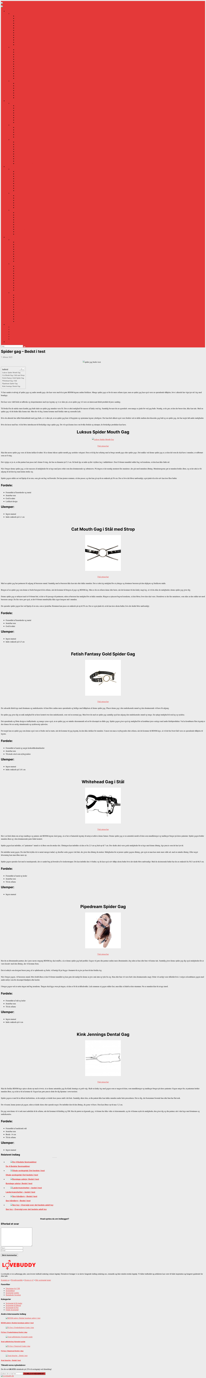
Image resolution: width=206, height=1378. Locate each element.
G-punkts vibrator (21, 23)
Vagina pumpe (20, 93)
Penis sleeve (19, 146)
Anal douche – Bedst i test (11, 1360)
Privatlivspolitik (17, 1280)
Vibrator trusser (21, 186)
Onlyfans (13, 336)
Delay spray (19, 132)
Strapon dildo (20, 181)
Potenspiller (19, 161)
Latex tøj (18, 302)
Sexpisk (18, 273)
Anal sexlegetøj (21, 212)
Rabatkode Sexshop (13, 1295)
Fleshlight (19, 110)
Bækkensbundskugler (23, 83)
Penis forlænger (21, 144)
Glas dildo (19, 73)
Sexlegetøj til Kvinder (14, 1303)
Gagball (18, 266)
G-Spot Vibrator (21, 25)
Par (9, 166)
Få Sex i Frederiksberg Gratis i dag (14, 1332)
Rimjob (18, 231)
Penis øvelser (20, 151)
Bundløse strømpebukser (24, 95)
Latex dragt (19, 312)
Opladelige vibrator (22, 37)
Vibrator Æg (19, 18)
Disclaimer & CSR (13, 1288)
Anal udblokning (21, 234)
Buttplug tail (19, 249)
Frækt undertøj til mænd (24, 321)
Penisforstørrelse (21, 156)
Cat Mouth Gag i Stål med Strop (13, 375)
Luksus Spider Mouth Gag (11, 372)
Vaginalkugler (20, 85)
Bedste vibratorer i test (23, 16)
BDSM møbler (20, 207)
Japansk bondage (21, 290)
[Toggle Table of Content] (21, 369)
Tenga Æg (19, 115)
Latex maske (20, 307)
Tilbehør (13, 334)
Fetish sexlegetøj (16, 239)
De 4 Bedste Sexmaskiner (18, 1166)
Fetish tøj (18, 300)
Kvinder (12, 11)
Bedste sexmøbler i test (23, 195)
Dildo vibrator (20, 32)
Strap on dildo (20, 242)
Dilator (17, 254)
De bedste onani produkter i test (27, 105)
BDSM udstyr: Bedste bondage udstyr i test (17, 1323)
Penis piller (19, 149)
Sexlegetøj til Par (16, 169)
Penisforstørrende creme (24, 158)
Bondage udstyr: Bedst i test (19, 1183)
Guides (13, 331)
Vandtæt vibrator (21, 30)
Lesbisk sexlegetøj (22, 174)
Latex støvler (20, 304)
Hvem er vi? (29, 1280)
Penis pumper (20, 142)
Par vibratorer (20, 171)
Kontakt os (5, 1280)
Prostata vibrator (21, 227)
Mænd (11, 100)
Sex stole (18, 200)
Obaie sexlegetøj (21, 247)
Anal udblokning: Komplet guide (13, 1342)
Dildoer (13, 47)
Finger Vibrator (21, 188)
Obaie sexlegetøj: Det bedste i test (22, 1175)
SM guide (18, 278)
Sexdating (14, 327)
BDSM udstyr (20, 280)
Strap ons (18, 244)
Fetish (11, 237)
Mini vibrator (20, 42)
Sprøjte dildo (20, 57)
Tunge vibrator (20, 28)
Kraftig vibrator (21, 44)
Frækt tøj (13, 292)
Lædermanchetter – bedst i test (20, 1192)
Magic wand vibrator (23, 40)
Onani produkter (16, 103)
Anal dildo (19, 222)
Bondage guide (21, 285)
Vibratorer (14, 13)
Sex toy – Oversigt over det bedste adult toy (26, 1209)
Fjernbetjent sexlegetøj (23, 183)
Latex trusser (20, 309)
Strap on (18, 178)
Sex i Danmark (15, 339)
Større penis (14, 139)
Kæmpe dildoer (21, 261)
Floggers (18, 275)
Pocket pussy (20, 120)
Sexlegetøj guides (12, 1293)
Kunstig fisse (20, 113)
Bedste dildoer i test (22, 49)
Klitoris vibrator (21, 20)
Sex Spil (18, 190)
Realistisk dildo (21, 76)
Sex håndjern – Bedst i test (18, 1200)
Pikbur (17, 251)
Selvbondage (20, 287)
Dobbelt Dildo (20, 64)
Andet (12, 81)
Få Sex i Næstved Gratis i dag (12, 1351)
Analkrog (18, 256)
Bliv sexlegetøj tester (43, 1280)
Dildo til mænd (20, 134)
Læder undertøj (21, 316)
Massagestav (20, 176)
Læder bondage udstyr (23, 283)
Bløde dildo (19, 54)
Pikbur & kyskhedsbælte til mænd (27, 137)
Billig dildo (19, 61)
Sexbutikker (10, 1291)
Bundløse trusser (21, 97)
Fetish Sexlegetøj (12, 1310)
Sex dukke (19, 122)
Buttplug (18, 215)
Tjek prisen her (103, 446)
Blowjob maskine (21, 108)
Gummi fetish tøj (21, 314)
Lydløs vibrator (21, 35)
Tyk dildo (18, 66)
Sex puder (19, 202)
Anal (12, 210)
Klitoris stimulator (22, 90)
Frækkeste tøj (20, 295)
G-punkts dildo (20, 71)
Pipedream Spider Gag (10, 383)
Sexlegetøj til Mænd (13, 1305)
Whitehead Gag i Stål (9, 381)
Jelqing (18, 154)
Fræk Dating (15, 329)
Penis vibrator (20, 117)
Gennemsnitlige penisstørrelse (26, 163)
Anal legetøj (19, 217)
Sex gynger (19, 198)
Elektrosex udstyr (21, 258)
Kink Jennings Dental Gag (11, 386)
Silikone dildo (20, 68)
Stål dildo (18, 78)
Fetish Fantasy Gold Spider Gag (13, 378)
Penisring (18, 127)
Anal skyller (19, 224)
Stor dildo (19, 59)
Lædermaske (20, 319)
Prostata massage (21, 229)
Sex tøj (17, 297)
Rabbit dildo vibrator (23, 52)
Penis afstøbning (21, 130)
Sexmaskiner (20, 88)
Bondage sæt (20, 205)
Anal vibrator (20, 219)
